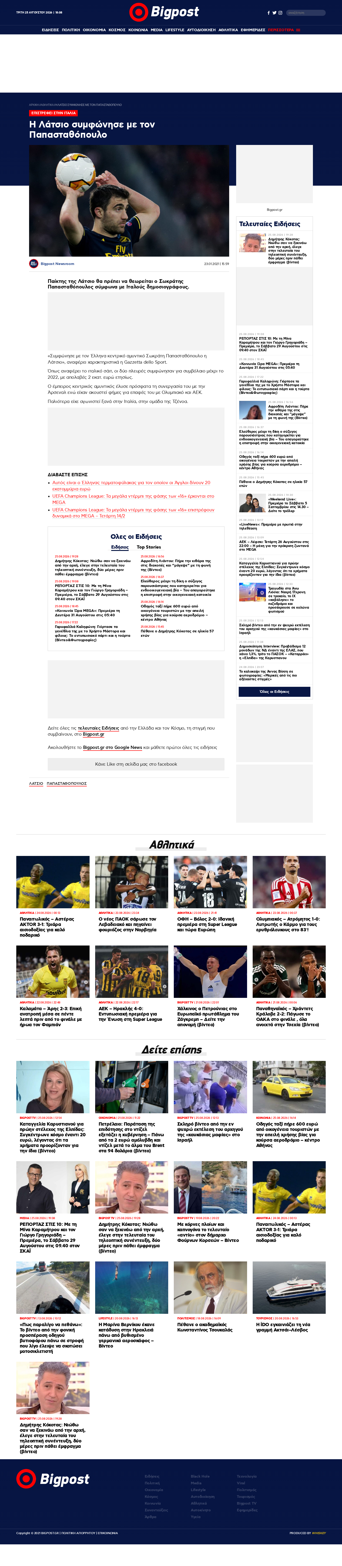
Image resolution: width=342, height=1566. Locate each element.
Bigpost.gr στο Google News (112, 747)
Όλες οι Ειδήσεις (274, 691)
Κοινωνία (153, 1503)
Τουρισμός (246, 1496)
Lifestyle (174, 30)
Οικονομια (94, 30)
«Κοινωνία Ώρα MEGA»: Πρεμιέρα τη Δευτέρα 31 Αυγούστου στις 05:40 (87, 613)
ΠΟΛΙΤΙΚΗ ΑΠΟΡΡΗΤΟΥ (78, 1533)
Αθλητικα (228, 30)
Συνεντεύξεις (156, 1510)
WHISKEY (319, 1533)
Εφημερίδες (247, 1510)
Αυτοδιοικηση (201, 30)
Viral (241, 1483)
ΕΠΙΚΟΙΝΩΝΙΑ (108, 1533)
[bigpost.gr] (164, 21)
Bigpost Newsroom (57, 264)
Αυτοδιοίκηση (203, 1496)
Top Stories (149, 547)
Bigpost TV (247, 1503)
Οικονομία (154, 1490)
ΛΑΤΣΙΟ (36, 783)
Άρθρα (150, 1517)
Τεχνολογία (247, 1476)
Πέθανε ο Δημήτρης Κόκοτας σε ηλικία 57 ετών (177, 633)
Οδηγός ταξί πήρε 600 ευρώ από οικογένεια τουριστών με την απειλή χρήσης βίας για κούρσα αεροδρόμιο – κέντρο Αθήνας (174, 613)
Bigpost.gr (93, 734)
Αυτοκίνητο (201, 1510)
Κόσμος (151, 1496)
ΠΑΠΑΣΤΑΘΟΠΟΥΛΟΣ (67, 783)
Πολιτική (152, 1483)
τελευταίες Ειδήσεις (98, 728)
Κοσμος (117, 30)
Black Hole (200, 1476)
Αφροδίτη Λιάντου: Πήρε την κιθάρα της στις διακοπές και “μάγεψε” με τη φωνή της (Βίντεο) (176, 565)
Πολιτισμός (247, 1490)
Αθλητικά (199, 1503)
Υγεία (195, 1517)
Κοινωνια (138, 30)
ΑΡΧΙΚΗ (34, 105)
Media (157, 30)
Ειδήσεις (119, 547)
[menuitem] (50, 30)
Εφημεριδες (253, 30)
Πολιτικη (71, 30)
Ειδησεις (50, 30)
